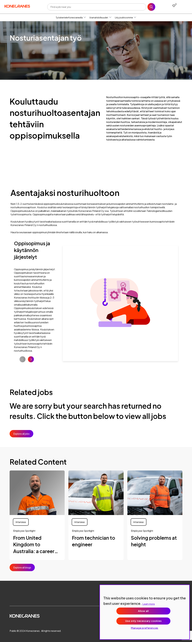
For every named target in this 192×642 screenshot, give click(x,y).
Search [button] (151, 7)
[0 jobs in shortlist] (173, 5)
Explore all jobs (21, 433)
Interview (21, 522)
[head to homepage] (17, 6)
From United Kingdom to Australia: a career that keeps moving (34, 545)
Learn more (148, 603)
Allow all (143, 611)
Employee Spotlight (24, 530)
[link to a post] (37, 492)
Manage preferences (144, 628)
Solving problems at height (154, 541)
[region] (145, 612)
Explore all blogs (22, 567)
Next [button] (31, 359)
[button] (84, 17)
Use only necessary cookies (143, 620)
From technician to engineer (93, 541)
